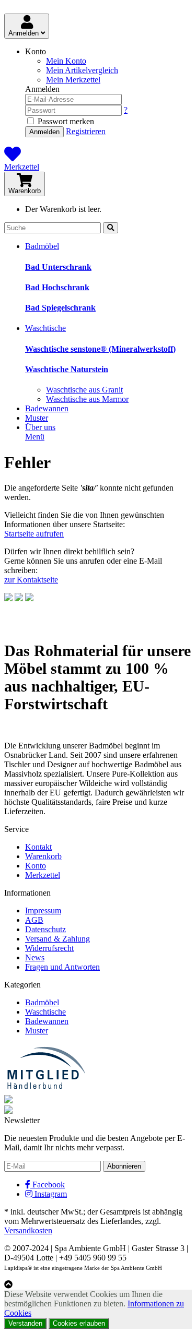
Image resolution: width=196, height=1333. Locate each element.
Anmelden (24, 33)
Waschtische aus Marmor (87, 399)
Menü (34, 436)
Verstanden (25, 1323)
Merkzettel (21, 166)
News (34, 957)
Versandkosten (28, 1230)
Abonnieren (124, 1166)
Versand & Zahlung (57, 938)
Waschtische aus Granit (84, 389)
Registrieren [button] (86, 131)
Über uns (40, 427)
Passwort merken (65, 121)
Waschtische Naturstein (66, 369)
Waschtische (45, 328)
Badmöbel (42, 246)
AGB (34, 919)
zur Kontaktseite (31, 579)
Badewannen (46, 408)
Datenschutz (45, 929)
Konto (35, 865)
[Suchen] (110, 227)
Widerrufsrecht (49, 948)
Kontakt (38, 846)
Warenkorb (24, 191)
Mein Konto (66, 60)
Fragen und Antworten (62, 966)
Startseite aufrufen (34, 533)
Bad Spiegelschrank (60, 307)
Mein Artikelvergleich (82, 70)
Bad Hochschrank (57, 287)
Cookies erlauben (79, 1323)
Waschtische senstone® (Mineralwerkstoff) (100, 348)
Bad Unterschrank (58, 267)
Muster (36, 417)
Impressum (43, 910)
